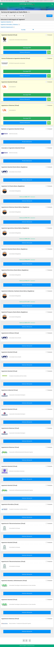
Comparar (49, 35)
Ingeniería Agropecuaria (7, 27)
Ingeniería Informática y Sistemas (9, 24)
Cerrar (28, 1)
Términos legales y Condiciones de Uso (27, 645)
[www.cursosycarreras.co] (27, 4)
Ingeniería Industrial (6, 22)
